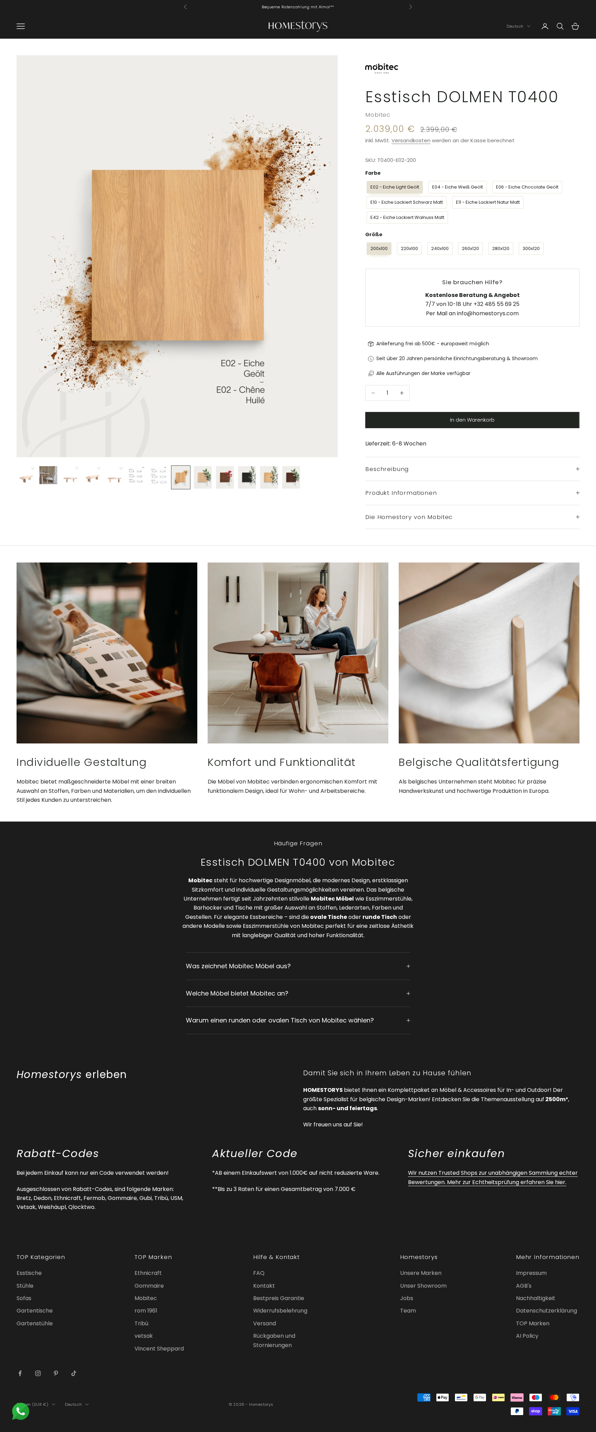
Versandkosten (410, 140)
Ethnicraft (148, 1273)
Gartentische (35, 1311)
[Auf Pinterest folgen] (55, 1373)
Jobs (406, 1298)
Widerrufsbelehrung (280, 1311)
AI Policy (527, 1336)
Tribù (141, 1323)
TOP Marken (532, 1323)
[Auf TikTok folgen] (73, 1373)
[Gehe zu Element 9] (202, 477)
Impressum (531, 1273)
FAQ (259, 1273)
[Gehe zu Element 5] (114, 475)
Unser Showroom (423, 1286)
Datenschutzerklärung (546, 1311)
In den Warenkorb (472, 419)
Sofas (24, 1298)
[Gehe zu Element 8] (180, 477)
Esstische (29, 1273)
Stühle (25, 1286)
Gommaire (149, 1286)
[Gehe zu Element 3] (70, 475)
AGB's (524, 1286)
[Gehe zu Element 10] (225, 477)
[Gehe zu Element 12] (269, 477)
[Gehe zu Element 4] (92, 475)
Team (408, 1311)
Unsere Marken (420, 1273)
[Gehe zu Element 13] (291, 477)
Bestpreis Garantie (278, 1298)
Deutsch (515, 26)
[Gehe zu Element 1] (26, 475)
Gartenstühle (35, 1323)
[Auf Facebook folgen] (20, 1373)
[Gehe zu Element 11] (247, 477)
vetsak (144, 1336)
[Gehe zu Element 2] (48, 475)
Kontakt (264, 1286)
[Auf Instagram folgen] (37, 1373)
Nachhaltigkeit (535, 1298)
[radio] (394, 187)
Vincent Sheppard (159, 1349)
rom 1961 (146, 1311)
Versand (264, 1323)
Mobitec (377, 114)
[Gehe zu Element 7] (158, 475)
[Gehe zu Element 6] (136, 475)
